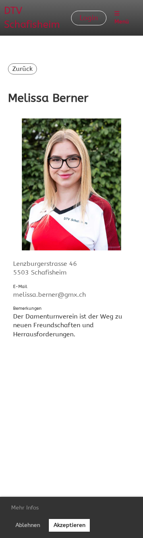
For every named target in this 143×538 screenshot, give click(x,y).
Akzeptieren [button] (69, 525)
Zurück (22, 68)
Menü (121, 21)
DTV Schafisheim (32, 18)
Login (88, 17)
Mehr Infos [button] (25, 507)
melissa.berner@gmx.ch (49, 294)
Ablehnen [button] (27, 525)
